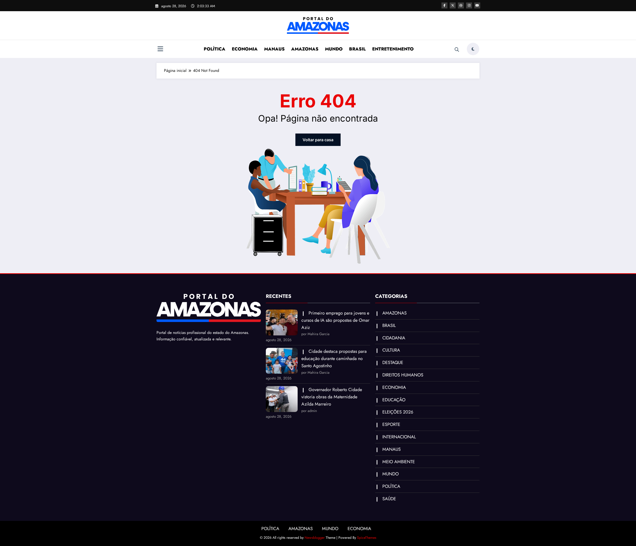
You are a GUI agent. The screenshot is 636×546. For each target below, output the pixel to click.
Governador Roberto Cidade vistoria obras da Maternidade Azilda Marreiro (331, 396)
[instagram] (469, 5)
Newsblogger (315, 537)
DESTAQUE (392, 362)
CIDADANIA (393, 338)
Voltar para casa (318, 139)
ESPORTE (391, 424)
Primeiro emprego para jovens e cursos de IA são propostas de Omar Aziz (335, 320)
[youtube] (477, 5)
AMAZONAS (304, 49)
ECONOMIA (245, 49)
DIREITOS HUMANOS (402, 375)
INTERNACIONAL (399, 437)
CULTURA (391, 350)
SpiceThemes (366, 537)
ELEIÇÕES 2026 (397, 412)
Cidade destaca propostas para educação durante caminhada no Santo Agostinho (334, 358)
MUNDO (334, 49)
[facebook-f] (444, 5)
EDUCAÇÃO (393, 400)
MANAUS (274, 49)
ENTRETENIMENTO (393, 49)
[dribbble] (461, 5)
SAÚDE (389, 499)
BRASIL (357, 49)
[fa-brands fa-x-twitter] (453, 5)
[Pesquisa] (457, 50)
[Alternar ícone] (160, 49)
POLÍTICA (214, 49)
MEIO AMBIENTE (398, 461)
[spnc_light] (473, 49)
